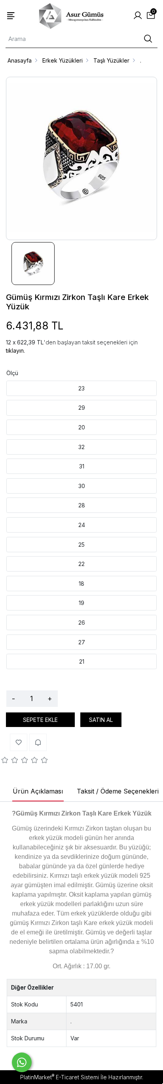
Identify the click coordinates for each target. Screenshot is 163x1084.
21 (81, 661)
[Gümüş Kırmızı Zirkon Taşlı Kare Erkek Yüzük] (81, 158)
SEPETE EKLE (40, 719)
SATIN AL (101, 719)
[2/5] (10, 761)
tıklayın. (15, 350)
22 (81, 563)
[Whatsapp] (22, 1062)
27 (81, 642)
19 (81, 602)
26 (81, 622)
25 (81, 544)
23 (81, 388)
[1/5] (5, 761)
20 (81, 427)
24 (81, 525)
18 (81, 583)
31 (81, 466)
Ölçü (12, 373)
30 (81, 486)
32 (81, 447)
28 (81, 505)
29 (81, 407)
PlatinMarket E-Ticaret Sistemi (59, 1077)
